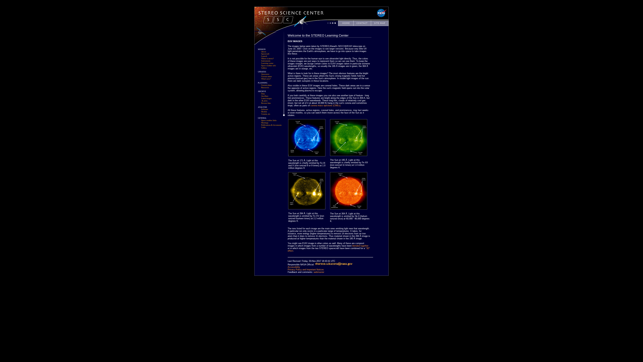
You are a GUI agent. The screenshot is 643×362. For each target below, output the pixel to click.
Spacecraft (265, 54)
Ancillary (264, 96)
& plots (264, 101)
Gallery (264, 68)
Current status (266, 76)
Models (264, 112)
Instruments (265, 61)
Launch (264, 56)
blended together (360, 246)
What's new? (266, 79)
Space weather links (268, 120)
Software (264, 109)
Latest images (266, 98)
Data (263, 94)
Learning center (267, 63)
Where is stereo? (267, 58)
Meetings (264, 123)
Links (263, 127)
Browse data (266, 103)
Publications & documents (271, 125)
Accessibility (294, 267)
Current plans (266, 85)
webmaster (319, 272)
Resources (265, 87)
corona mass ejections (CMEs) (325, 105)
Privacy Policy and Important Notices (306, 269)
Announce (265, 74)
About (263, 52)
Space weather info (268, 66)
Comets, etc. (266, 114)
